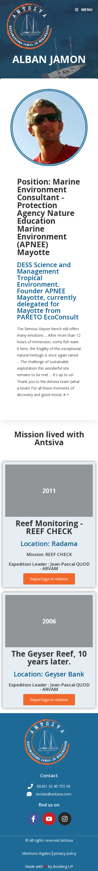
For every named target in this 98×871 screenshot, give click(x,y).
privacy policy (65, 853)
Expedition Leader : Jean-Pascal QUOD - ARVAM (49, 566)
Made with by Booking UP (49, 866)
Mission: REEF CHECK (49, 554)
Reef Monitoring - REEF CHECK (49, 527)
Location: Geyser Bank (49, 673)
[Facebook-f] (33, 818)
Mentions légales (36, 853)
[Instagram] (64, 818)
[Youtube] (49, 818)
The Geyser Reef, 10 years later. (49, 657)
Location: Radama (49, 543)
